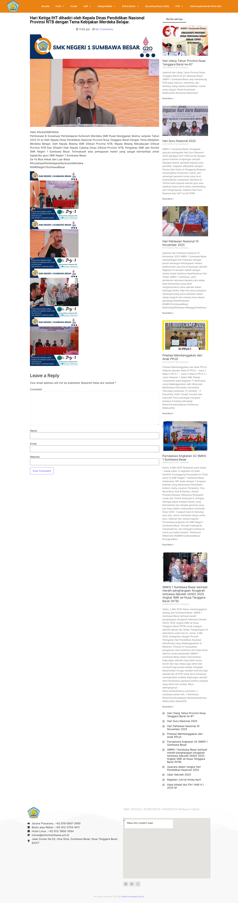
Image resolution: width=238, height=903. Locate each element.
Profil (58, 6)
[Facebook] (125, 884)
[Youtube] (131, 884)
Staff (86, 6)
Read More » (168, 98)
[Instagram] (137, 884)
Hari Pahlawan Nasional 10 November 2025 (180, 243)
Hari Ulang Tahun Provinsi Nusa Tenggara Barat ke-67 (183, 62)
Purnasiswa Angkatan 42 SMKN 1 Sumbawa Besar (184, 457)
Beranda (45, 6)
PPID (178, 6)
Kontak (74, 6)
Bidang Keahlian (105, 6)
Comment (36, 389)
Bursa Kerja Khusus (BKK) (157, 6)
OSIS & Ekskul (128, 6)
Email (33, 443)
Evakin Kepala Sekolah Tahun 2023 (205, 6)
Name (33, 430)
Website (35, 456)
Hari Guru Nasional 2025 (179, 141)
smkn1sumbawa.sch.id (132, 896)
